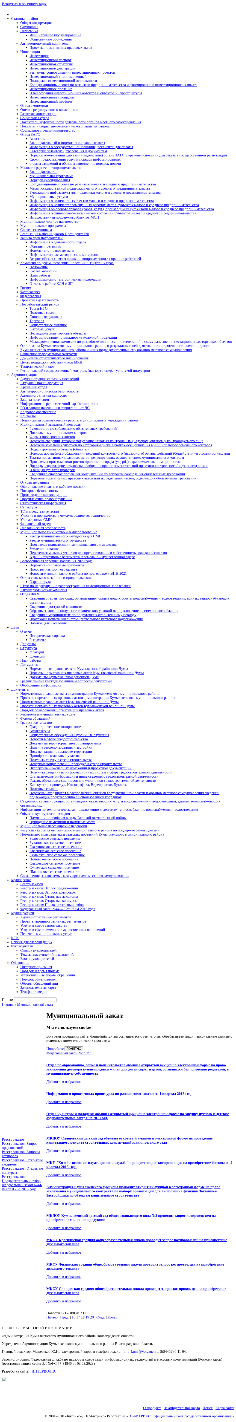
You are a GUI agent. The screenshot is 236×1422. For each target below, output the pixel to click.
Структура (28, 507)
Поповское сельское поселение (54, 859)
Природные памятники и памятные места (62, 822)
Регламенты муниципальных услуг (48, 714)
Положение (39, 267)
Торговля (37, 321)
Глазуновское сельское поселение (56, 847)
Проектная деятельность (39, 300)
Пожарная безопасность (39, 491)
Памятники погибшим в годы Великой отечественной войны (78, 818)
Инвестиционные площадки (52, 97)
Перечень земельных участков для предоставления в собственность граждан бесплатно (98, 553)
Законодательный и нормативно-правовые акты (67, 143)
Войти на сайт (10, 7)
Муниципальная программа (51, 176)
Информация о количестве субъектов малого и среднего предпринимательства (92, 201)
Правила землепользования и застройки (61, 747)
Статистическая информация (43, 503)
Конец (113, 1317)
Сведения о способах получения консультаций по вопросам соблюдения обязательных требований (107, 474)
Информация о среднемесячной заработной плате (59, 404)
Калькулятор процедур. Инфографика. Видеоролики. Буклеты (78, 785)
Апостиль (37, 139)
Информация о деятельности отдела (58, 242)
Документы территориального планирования (65, 743)
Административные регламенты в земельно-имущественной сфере (82, 557)
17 (78, 1317)
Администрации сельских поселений (49, 379)
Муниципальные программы (43, 226)
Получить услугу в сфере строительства (61, 760)
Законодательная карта (38, 987)
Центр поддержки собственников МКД (51, 362)
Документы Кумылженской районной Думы (64, 677)
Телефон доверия (33, 992)
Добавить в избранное (63, 1082)
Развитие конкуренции (38, 114)
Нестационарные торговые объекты (58, 333)
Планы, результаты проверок (52, 470)
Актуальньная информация (41, 383)
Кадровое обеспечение (38, 412)
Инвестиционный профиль (51, 101)
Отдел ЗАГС (30, 134)
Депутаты (28, 644)
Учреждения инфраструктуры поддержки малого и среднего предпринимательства (95, 192)
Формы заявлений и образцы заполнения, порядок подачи (75, 163)
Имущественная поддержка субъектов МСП (64, 217)
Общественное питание (48, 325)
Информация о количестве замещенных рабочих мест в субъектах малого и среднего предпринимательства (114, 205)
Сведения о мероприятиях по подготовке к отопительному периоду (83, 615)
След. (100, 1317)
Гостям (25, 288)
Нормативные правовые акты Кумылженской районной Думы (79, 669)
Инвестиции (30, 52)
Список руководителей (38, 950)
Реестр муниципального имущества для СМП (66, 536)
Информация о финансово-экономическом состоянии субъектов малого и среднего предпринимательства (113, 213)
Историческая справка (47, 635)
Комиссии (37, 656)
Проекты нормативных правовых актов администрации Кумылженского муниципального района (97, 698)
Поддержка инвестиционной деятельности (63, 81)
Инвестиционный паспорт (50, 60)
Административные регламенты (45, 917)
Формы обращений (35, 718)
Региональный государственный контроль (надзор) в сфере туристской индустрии (85, 370)
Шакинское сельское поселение (54, 872)
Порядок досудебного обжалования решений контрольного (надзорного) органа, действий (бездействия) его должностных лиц (130, 453)
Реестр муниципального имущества (58, 540)
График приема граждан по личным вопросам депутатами (66, 681)
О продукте (152, 1408)
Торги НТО (39, 308)
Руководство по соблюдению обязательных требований (73, 428)
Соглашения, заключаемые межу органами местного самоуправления (74, 876)
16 (73, 1317)
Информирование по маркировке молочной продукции (73, 337)
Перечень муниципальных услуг (46, 934)
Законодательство (43, 172)
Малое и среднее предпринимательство (51, 168)
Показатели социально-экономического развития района (64, 126)
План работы (40, 275)
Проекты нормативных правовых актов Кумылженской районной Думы (87, 673)
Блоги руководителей (37, 958)
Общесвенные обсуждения (51, 39)
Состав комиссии (43, 271)
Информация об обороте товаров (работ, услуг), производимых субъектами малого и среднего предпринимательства (122, 209)
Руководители (22, 946)
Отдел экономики (34, 105)
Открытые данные (34, 482)
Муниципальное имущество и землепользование (58, 532)
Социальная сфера (34, 118)
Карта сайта (224, 1408)
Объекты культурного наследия (45, 814)
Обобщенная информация (40, 685)
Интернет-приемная (36, 967)
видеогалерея (30, 296)
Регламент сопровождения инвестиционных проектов (72, 72)
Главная (8, 1004)
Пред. (64, 1317)
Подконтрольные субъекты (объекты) (59, 449)
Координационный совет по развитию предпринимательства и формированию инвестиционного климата (113, 85)
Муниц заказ (21, 880)
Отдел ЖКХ (29, 594)
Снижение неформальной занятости (48, 354)
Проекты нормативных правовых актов (61, 47)
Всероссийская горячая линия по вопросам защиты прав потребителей (85, 259)
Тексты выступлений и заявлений (47, 954)
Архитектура (40, 731)
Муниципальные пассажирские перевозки (53, 826)
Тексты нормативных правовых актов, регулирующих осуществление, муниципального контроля (107, 457)
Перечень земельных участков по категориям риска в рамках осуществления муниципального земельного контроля (121, 445)
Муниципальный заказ (35, 1004)
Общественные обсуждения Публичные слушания (69, 735)
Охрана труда (40, 582)
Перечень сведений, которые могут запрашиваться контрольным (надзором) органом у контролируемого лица (116, 441)
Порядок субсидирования (50, 180)
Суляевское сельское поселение (54, 867)
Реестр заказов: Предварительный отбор (52, 905)
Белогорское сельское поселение (55, 838)
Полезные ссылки (44, 312)
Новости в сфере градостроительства (59, 739)
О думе (26, 631)
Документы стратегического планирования (54, 358)
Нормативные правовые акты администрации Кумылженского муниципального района (89, 693)
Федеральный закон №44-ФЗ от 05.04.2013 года (57, 909)
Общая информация (36, 23)
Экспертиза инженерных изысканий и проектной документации (81, 768)
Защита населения (34, 399)
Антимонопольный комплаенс (44, 43)
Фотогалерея (30, 292)
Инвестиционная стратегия (51, 64)
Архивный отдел (33, 387)
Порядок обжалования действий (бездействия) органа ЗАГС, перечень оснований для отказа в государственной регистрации (128, 155)
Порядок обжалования (38, 979)
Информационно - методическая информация (65, 279)
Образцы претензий (45, 246)
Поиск (208, 1408)
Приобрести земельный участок (55, 756)
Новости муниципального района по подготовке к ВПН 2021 (78, 573)
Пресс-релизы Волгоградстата (53, 569)
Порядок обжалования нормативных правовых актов (62, 710)
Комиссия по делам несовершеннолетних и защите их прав (67, 263)
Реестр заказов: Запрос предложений (49, 888)
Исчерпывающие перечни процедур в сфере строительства (76, 764)
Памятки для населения (48, 623)
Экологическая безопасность (42, 528)
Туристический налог (37, 366)
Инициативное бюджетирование (55, 35)
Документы (29, 664)
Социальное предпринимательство (47, 130)
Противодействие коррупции (43, 495)
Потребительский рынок (39, 304)
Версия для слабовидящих (31, 942)
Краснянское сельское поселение (55, 851)
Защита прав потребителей (41, 238)
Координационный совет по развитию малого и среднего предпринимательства (93, 184)
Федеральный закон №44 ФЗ (68, 1053)
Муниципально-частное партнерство (49, 221)
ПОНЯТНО (73, 1048)
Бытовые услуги (42, 329)
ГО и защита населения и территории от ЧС (55, 408)
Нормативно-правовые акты (52, 250)
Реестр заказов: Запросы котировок (48, 892)
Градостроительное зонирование (55, 727)
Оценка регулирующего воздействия (49, 110)
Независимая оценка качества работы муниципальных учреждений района (79, 420)
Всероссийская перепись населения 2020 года (56, 561)
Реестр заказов (31, 884)
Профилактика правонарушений (46, 499)
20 (92, 1317)
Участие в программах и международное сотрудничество (65, 515)
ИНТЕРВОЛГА (44, 1371)
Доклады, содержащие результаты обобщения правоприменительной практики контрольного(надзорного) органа (119, 466)
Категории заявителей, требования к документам (68, 151)
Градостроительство (36, 722)
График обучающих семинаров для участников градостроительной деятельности (93, 780)
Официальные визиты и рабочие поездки (53, 486)
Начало (52, 1317)
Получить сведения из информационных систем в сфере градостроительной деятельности (101, 772)
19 (87, 1317)
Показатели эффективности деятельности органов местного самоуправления (80, 122)
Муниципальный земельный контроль (50, 424)
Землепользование (44, 549)
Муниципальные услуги (49, 197)
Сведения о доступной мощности (56, 607)
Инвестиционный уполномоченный (58, 76)
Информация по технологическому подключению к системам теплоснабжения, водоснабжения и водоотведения (109, 809)
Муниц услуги (22, 913)
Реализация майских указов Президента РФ (54, 234)
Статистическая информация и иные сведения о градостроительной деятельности (94, 776)
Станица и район (24, 18)
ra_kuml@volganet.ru (142, 1351)
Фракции (37, 652)
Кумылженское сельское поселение (57, 855)
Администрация (24, 375)
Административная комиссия (43, 395)
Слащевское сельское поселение (55, 863)
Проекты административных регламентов (53, 921)
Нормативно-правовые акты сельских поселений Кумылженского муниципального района (92, 834)
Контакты (28, 416)
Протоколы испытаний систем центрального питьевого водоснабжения (86, 619)
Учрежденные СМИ (36, 520)
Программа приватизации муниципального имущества (73, 544)
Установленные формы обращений (47, 975)
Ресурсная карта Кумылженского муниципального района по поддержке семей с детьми (89, 830)
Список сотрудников (46, 317)
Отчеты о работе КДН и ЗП (51, 284)
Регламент (38, 640)
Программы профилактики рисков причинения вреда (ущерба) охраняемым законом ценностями (106, 462)
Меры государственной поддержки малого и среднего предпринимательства (90, 188)
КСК (15, 938)
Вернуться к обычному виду (24, 4)
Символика (29, 27)
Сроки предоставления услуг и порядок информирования (75, 159)
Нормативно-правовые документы (57, 565)
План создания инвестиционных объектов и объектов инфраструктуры (86, 93)
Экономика (29, 31)
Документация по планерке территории (61, 751)
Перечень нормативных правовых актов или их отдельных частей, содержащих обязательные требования (113, 478)
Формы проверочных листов (52, 437)
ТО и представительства (39, 511)
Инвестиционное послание (51, 89)
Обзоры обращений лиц (39, 983)
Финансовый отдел (35, 524)
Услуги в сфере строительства (43, 925)
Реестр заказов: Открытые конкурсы (48, 901)
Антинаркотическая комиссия (43, 590)
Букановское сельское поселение (55, 843)
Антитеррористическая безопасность (49, 391)
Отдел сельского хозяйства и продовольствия (55, 578)
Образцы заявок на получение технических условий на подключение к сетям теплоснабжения (104, 611)
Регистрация (28, 7)
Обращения (20, 963)
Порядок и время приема (39, 971)
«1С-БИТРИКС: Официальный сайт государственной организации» (180, 1416)
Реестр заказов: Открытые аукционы (49, 896)
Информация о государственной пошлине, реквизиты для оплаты (81, 147)
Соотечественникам (36, 230)
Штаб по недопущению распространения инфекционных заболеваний (75, 586)
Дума (15, 627)
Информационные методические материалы (64, 255)
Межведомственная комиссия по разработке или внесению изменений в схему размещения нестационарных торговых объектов (131, 341)
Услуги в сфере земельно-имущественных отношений (62, 930)
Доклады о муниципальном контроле (59, 433)
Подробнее (55, 1048)
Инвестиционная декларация (52, 68)
